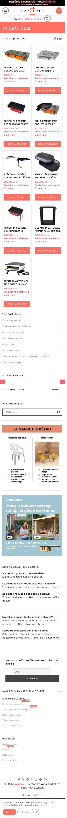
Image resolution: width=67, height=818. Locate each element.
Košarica (7, 754)
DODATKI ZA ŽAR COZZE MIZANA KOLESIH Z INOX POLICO (48, 230)
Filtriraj (56, 389)
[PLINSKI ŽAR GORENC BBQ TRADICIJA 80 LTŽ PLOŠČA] (17, 108)
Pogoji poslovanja (12, 714)
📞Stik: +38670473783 (27, 18)
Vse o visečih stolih (12, 725)
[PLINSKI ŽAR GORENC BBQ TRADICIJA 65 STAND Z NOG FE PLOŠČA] (17, 215)
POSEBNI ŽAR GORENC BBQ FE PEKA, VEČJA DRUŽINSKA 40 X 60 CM (47, 177)
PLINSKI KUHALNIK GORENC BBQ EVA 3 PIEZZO (14, 70)
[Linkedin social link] (32, 779)
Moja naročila (9, 760)
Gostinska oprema (13, 332)
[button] (17, 90)
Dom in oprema (11, 320)
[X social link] (23, 779)
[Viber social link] (45, 779)
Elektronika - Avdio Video (17, 326)
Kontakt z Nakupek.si (15, 703)
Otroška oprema (12, 338)
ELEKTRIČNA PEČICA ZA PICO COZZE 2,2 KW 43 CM (16, 284)
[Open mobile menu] (5, 11)
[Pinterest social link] (27, 779)
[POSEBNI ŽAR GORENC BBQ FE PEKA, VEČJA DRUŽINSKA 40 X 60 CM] (48, 162)
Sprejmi (9, 812)
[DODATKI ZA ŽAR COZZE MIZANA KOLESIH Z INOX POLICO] (48, 215)
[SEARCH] (58, 412)
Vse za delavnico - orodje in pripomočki (26, 356)
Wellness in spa (11, 362)
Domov (6, 38)
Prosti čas (8, 344)
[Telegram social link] (40, 779)
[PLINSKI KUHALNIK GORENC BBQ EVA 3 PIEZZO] (17, 55)
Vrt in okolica (10, 350)
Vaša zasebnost (11, 720)
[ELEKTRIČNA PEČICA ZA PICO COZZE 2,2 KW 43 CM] (17, 268)
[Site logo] (32, 10)
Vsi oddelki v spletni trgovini (19, 709)
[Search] (47, 19)
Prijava (7, 749)
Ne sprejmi (25, 812)
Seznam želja (9, 744)
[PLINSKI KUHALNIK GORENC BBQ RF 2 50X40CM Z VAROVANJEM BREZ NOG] (48, 55)
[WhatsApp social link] (36, 779)
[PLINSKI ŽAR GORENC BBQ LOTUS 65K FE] (48, 108)
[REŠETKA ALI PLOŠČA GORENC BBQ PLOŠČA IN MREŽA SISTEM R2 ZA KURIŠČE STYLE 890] (17, 162)
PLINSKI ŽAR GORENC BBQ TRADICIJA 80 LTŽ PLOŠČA (16, 124)
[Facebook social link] (19, 779)
